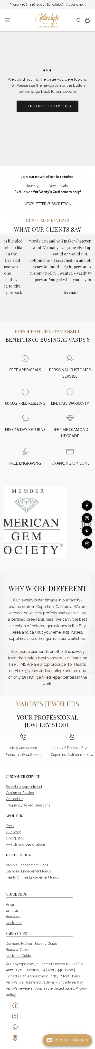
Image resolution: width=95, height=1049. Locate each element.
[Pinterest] (87, 531)
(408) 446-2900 (32, 4)
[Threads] (87, 543)
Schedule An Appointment (66, 4)
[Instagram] (87, 518)
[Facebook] (87, 505)
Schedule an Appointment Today (32, 976)
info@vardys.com (23, 748)
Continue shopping (48, 106)
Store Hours (70, 976)
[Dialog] (25, 358)
